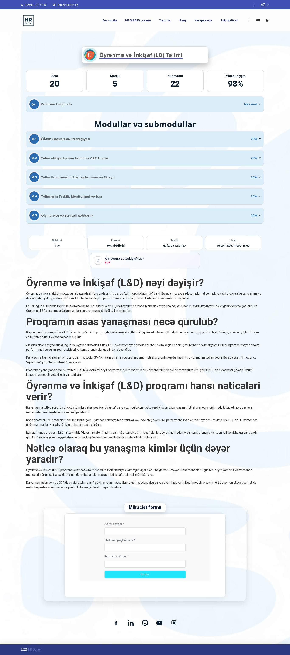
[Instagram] (173, 622)
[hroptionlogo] (28, 20)
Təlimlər (165, 20)
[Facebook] (116, 622)
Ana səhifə (109, 20)
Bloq (182, 20)
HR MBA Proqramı (138, 20)
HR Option (35, 649)
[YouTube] (159, 622)
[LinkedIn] (130, 622)
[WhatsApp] (145, 622)
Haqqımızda (203, 20)
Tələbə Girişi (229, 20)
